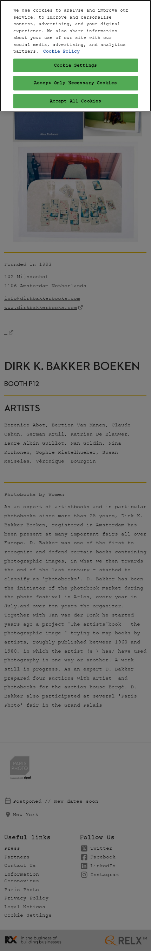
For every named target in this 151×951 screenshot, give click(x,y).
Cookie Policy (61, 51)
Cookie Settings (75, 65)
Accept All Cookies (75, 101)
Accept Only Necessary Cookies (75, 83)
